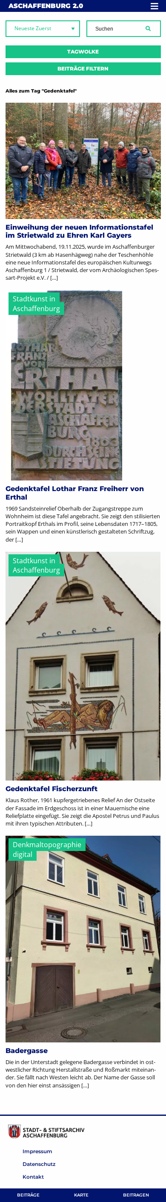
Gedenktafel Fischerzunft (51, 789)
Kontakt (33, 1177)
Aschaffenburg (46, 6)
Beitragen (136, 1195)
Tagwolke (83, 51)
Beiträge (28, 1195)
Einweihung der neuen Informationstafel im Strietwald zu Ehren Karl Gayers (79, 231)
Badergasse (27, 1051)
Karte (81, 1195)
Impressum (37, 1151)
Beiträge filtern (83, 68)
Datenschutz (39, 1164)
